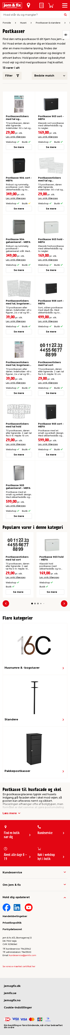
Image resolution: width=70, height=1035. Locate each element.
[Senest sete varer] (66, 34)
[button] (32, 603)
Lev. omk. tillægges (16, 137)
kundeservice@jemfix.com (22, 955)
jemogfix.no (12, 1000)
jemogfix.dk (12, 986)
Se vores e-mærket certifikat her (19, 966)
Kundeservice (12, 872)
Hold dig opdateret (16, 897)
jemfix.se (10, 993)
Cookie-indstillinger (18, 1007)
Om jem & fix (12, 884)
